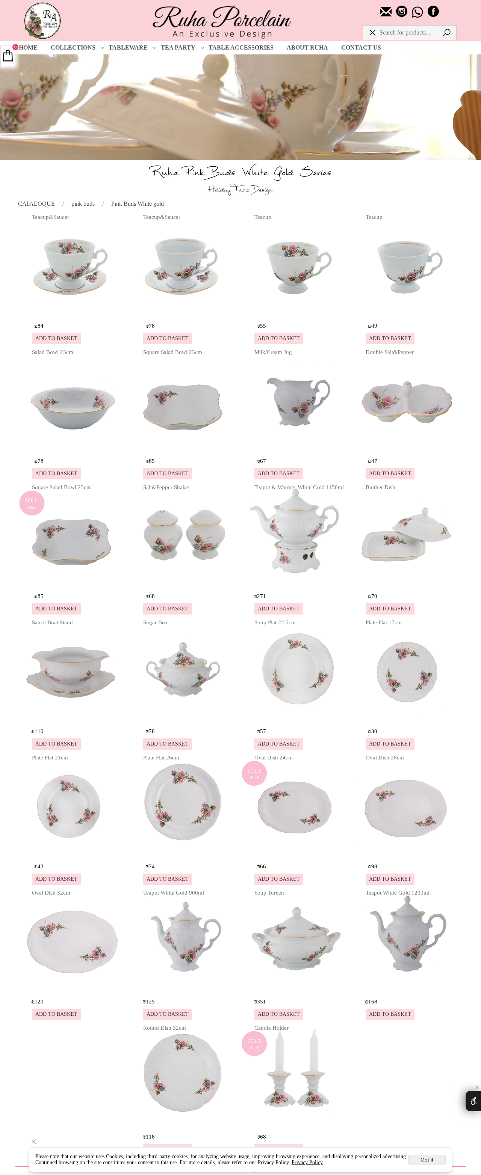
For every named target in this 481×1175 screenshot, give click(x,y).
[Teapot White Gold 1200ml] (407, 989)
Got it (426, 1160)
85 (152, 461)
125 (150, 1002)
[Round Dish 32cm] (184, 1124)
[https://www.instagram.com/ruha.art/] (402, 15)
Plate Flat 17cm (384, 622)
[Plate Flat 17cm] (407, 719)
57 (263, 731)
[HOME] (43, 18)
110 (39, 731)
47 (374, 461)
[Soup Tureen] (296, 989)
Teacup (262, 217)
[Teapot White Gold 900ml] (184, 989)
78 (152, 326)
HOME (28, 47)
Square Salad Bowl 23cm (172, 352)
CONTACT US (361, 47)
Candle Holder (271, 1028)
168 (372, 1002)
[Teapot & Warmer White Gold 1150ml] (296, 583)
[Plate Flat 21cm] (73, 854)
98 (374, 866)
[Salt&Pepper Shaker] (184, 583)
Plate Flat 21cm (50, 758)
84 (41, 326)
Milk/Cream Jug (273, 352)
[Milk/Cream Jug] (296, 448)
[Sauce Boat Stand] (73, 719)
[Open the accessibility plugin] (473, 1101)
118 (150, 1137)
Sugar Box (155, 622)
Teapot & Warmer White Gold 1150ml (299, 487)
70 (374, 596)
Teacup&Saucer (50, 217)
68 (152, 596)
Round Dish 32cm (164, 1028)
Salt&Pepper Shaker (166, 487)
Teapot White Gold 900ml (173, 893)
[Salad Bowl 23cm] (73, 448)
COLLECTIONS (73, 47)
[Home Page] (222, 21)
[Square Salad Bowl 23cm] (184, 448)
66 (263, 866)
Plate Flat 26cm (161, 758)
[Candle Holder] (296, 1124)
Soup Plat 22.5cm (275, 622)
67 (263, 461)
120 (39, 1002)
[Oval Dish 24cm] (296, 854)
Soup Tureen (269, 893)
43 (41, 866)
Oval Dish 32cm (51, 893)
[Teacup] (296, 313)
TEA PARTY (178, 47)
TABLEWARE (128, 47)
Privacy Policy (307, 1162)
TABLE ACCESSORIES (241, 47)
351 (261, 1002)
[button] (56, 338)
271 (261, 596)
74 (152, 866)
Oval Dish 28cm (385, 758)
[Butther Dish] (407, 583)
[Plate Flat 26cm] (184, 854)
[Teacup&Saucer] (73, 313)
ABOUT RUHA (307, 47)
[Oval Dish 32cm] (73, 989)
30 (374, 731)
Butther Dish (380, 487)
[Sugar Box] (184, 719)
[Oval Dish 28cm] (407, 854)
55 (263, 326)
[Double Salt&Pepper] (407, 448)
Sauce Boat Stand (52, 622)
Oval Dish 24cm (273, 758)
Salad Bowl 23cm (52, 352)
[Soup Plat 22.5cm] (296, 719)
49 (374, 326)
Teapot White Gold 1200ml (398, 893)
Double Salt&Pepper (390, 352)
